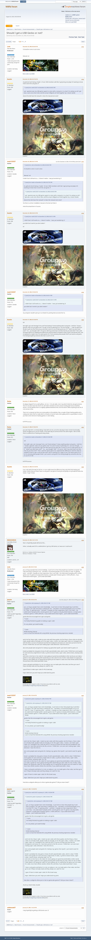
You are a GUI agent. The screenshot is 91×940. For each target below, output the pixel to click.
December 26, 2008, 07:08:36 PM (30, 292)
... (24, 41)
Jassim (9, 600)
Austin (9, 79)
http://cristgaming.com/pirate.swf (35, 685)
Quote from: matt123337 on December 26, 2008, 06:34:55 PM (40, 87)
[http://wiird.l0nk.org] (8, 67)
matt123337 (11, 161)
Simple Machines (16, 938)
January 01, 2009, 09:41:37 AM (30, 567)
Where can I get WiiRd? (71, 22)
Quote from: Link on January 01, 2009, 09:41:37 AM (37, 603)
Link (8, 47)
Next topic (81, 37)
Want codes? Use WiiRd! (28, 74)
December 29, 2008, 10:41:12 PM (30, 540)
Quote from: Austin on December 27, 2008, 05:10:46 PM (38, 437)
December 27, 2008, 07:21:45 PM (30, 466)
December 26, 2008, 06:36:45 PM (30, 46)
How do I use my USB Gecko (72, 20)
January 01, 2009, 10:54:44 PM (30, 695)
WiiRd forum (11, 6)
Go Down (8, 41)
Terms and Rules (77, 938)
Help (71, 938)
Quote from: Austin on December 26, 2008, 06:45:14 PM (38, 295)
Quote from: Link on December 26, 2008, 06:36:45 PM (38, 165)
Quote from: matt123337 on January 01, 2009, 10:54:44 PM (39, 792)
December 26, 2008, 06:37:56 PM (30, 79)
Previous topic (73, 37)
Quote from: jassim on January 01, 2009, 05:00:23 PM (38, 699)
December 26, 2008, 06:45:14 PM (30, 213)
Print (83, 41)
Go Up (7, 921)
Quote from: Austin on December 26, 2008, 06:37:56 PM (38, 182)
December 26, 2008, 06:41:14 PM (30, 161)
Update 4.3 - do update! (72, 15)
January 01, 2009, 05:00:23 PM (30, 599)
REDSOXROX (11, 540)
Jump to (61, 928)
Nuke (9, 401)
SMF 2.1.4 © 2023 (8, 938)
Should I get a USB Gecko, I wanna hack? (75, 18)
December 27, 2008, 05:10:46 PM (30, 319)
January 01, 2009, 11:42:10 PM (30, 907)
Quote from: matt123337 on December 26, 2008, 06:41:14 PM (40, 216)
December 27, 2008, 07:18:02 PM (30, 427)
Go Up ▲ (84, 938)
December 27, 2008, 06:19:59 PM (30, 401)
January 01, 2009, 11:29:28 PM (30, 789)
